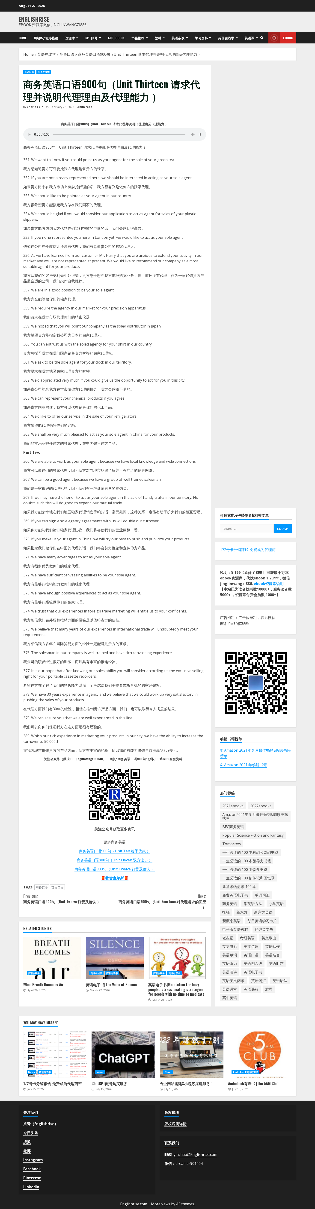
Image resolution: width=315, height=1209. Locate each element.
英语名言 (272, 955)
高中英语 (229, 997)
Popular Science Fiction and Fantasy (253, 835)
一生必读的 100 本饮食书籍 (244, 869)
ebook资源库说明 (269, 583)
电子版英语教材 (235, 929)
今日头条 (30, 1132)
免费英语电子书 (235, 895)
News (31, 1072)
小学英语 (276, 903)
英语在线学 (226, 37)
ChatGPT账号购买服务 (123, 1054)
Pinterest (32, 1177)
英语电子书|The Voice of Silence (115, 958)
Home (23, 37)
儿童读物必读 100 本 (239, 886)
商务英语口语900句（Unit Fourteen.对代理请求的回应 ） (162, 901)
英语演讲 (229, 972)
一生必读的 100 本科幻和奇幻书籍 (250, 852)
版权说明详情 (175, 1123)
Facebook (32, 1168)
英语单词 (229, 955)
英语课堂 (229, 989)
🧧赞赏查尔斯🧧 (114, 878)
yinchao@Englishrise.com (195, 1154)
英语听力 (229, 963)
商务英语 (42, 887)
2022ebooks (260, 805)
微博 (27, 1150)
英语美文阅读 (233, 980)
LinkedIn (31, 1186)
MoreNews (160, 1203)
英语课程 (251, 989)
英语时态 (276, 963)
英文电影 (229, 946)
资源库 (70, 37)
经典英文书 (264, 929)
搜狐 (27, 1141)
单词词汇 (262, 895)
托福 (226, 912)
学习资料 (201, 37)
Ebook (288, 37)
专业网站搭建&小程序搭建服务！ (191, 1054)
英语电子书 (112, 973)
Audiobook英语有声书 (245, 1072)
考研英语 (247, 937)
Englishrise (34, 19)
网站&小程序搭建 (46, 37)
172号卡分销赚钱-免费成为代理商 (248, 549)
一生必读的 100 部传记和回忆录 (248, 878)
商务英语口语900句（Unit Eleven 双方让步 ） (114, 860)
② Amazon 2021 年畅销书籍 (243, 764)
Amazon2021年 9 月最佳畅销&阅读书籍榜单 (255, 816)
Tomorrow (231, 843)
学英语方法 (253, 903)
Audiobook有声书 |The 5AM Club (260, 1054)
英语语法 (280, 980)
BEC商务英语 (233, 826)
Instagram (33, 1159)
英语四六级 (253, 963)
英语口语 (66, 54)
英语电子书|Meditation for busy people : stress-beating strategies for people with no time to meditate (177, 958)
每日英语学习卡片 (262, 920)
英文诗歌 (251, 946)
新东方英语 (263, 912)
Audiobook (116, 37)
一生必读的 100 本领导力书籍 (246, 860)
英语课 (249, 37)
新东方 (241, 912)
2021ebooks (233, 805)
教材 (158, 37)
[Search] (262, 38)
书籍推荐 (137, 37)
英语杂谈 (178, 37)
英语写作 (272, 946)
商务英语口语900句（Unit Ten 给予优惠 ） (114, 851)
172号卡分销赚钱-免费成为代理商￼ (55, 1054)
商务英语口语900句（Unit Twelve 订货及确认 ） (114, 869)
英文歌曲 (269, 937)
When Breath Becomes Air (52, 958)
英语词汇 (258, 980)
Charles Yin (35, 107)
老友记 (227, 937)
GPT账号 (91, 37)
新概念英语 (231, 920)
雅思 (269, 989)
